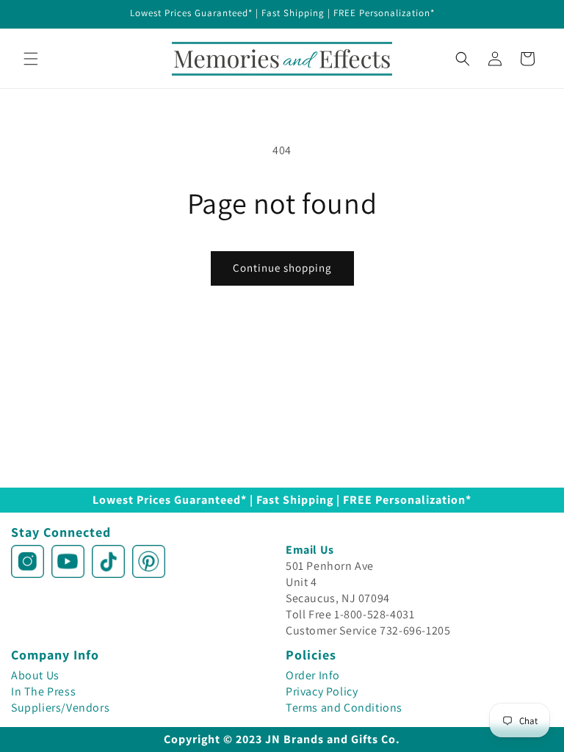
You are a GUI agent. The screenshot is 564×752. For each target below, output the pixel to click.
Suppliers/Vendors (60, 707)
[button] (31, 59)
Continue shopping (282, 268)
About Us (35, 675)
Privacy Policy (322, 691)
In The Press (43, 691)
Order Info (313, 675)
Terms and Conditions (344, 707)
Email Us (310, 549)
